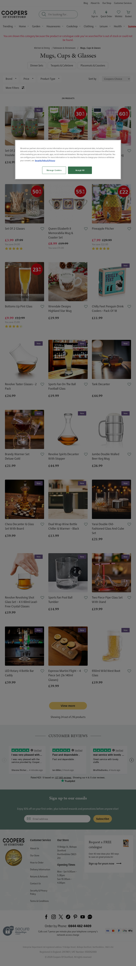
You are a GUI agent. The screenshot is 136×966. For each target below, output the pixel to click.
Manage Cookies (54, 170)
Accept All (80, 170)
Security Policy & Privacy (45, 160)
